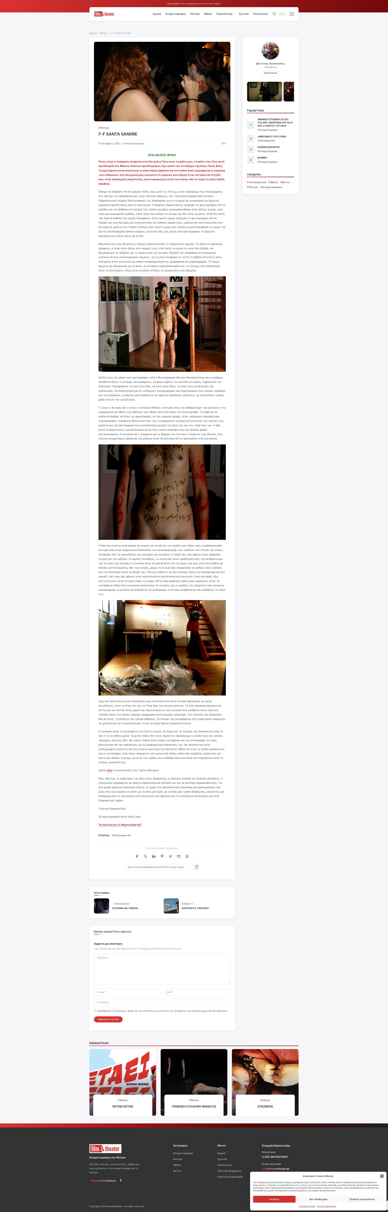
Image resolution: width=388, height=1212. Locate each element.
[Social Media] (120, 1180)
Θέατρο (104, 33)
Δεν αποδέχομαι (318, 1199)
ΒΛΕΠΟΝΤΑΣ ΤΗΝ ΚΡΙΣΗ (195, 908)
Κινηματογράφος (272, 187)
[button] (381, 1176)
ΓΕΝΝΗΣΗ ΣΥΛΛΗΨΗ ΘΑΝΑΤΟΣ (194, 1106)
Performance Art (122, 835)
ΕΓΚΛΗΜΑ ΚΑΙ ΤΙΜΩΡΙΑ (125, 908)
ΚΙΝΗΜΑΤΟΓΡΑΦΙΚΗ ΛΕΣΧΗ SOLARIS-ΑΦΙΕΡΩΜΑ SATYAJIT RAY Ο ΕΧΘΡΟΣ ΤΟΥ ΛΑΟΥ (275, 122)
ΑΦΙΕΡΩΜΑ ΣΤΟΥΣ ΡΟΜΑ (272, 136)
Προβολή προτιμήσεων (362, 1199)
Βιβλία (274, 182)
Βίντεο (286, 182)
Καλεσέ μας (269, 1152)
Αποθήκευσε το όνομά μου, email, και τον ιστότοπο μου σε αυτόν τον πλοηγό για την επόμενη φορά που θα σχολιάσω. (163, 1011)
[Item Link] (122, 1082)
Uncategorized (257, 182)
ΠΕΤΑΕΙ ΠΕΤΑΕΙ (122, 1106)
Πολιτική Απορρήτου (326, 1206)
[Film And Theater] (104, 13)
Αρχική (93, 33)
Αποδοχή (274, 1199)
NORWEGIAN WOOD (269, 147)
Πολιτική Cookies (307, 1206)
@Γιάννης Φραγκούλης (270, 63)
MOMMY (262, 157)
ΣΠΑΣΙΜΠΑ (265, 1106)
